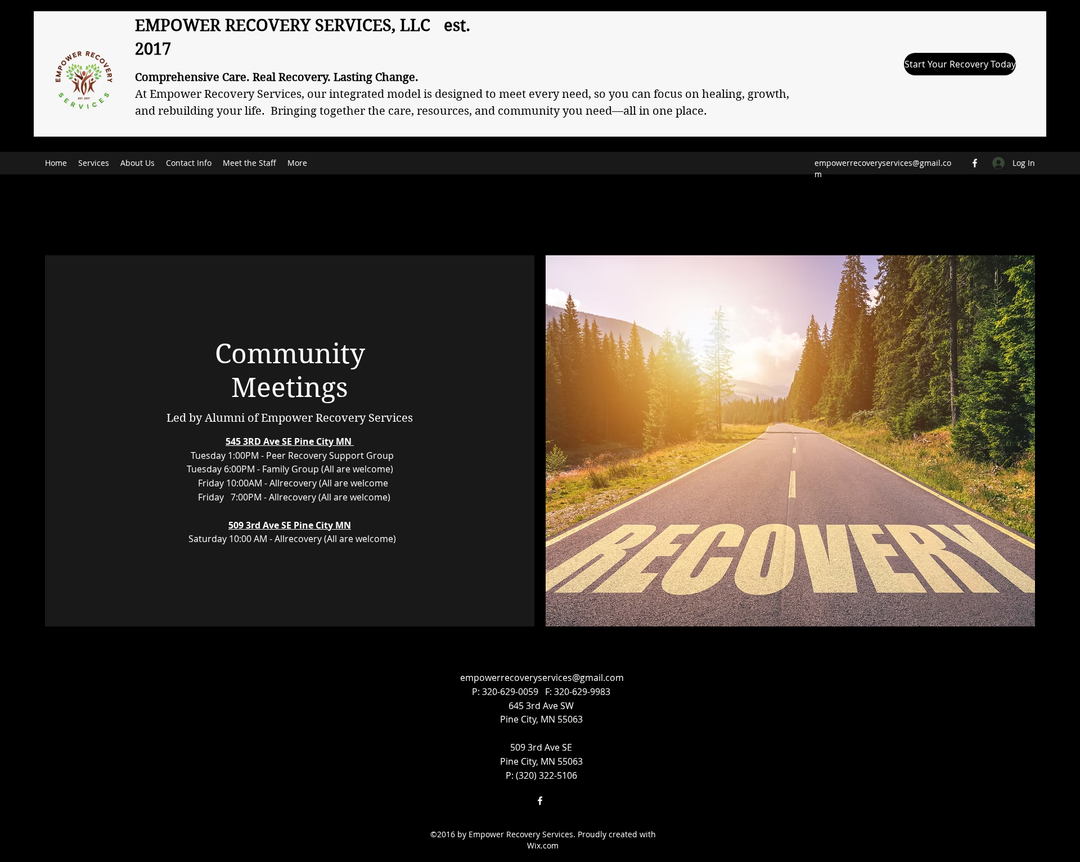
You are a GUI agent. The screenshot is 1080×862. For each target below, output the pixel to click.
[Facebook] (974, 163)
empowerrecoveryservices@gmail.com (542, 677)
